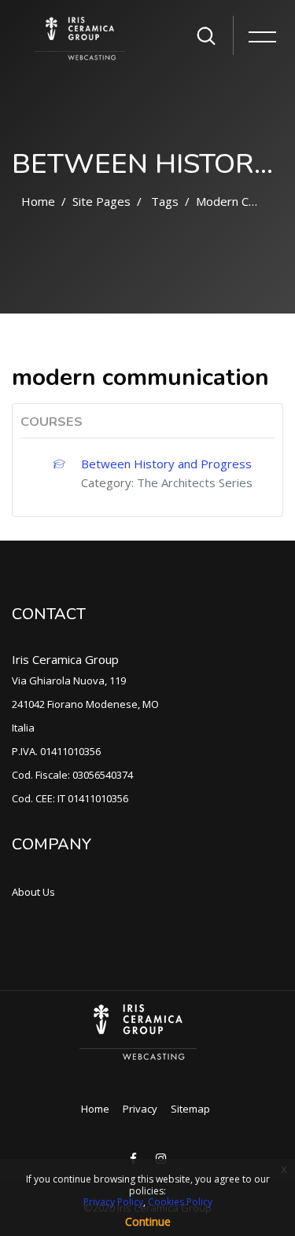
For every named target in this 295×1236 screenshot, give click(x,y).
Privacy (140, 1109)
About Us (33, 892)
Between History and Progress (166, 463)
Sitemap (190, 1109)
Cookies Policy (180, 1201)
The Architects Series (195, 482)
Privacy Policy (113, 1201)
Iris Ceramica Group (65, 659)
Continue (148, 1221)
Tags (165, 201)
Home (38, 201)
